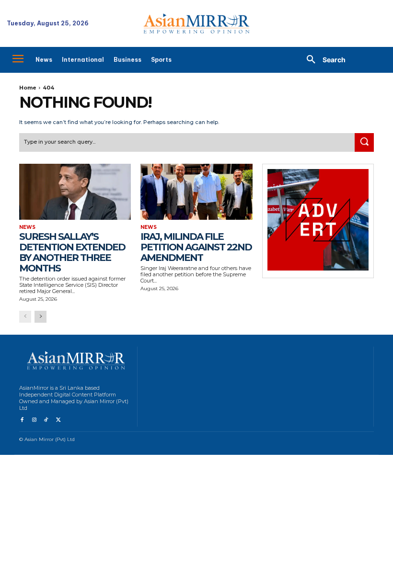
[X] (58, 420)
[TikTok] (46, 420)
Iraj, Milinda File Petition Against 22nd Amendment (196, 247)
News (27, 227)
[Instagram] (33, 420)
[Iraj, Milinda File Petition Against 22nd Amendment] (196, 192)
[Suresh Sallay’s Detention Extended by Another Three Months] (75, 192)
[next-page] (40, 317)
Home (27, 87)
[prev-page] (25, 317)
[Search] (364, 142)
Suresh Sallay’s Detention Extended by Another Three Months (72, 252)
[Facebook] (21, 420)
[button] (323, 59)
